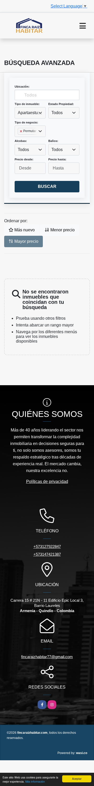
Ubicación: (22, 86)
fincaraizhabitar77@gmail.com (47, 656)
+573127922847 (47, 546)
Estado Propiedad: (61, 104)
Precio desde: (24, 159)
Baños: (53, 140)
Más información (35, 781)
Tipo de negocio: (26, 122)
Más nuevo (24, 230)
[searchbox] (19, 139)
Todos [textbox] (57, 112)
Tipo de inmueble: (27, 104)
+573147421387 (47, 554)
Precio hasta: (57, 159)
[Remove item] (21, 131)
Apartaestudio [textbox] (30, 112)
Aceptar (76, 779)
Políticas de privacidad (47, 481)
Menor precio (62, 230)
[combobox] (30, 113)
